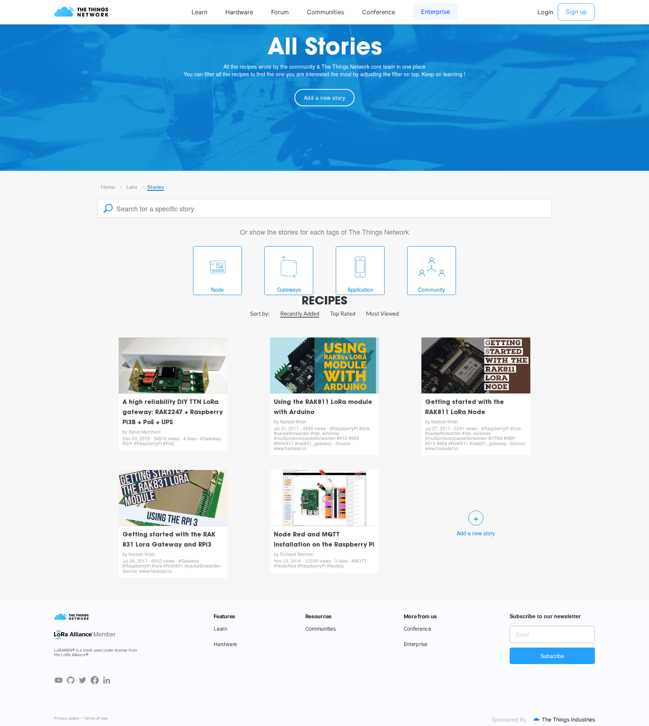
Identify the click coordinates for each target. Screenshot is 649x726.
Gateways (289, 289)
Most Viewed (382, 313)
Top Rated (342, 313)
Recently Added (299, 313)
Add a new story (325, 97)
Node (217, 289)
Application (360, 289)
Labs (132, 187)
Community (431, 289)
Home (108, 187)
